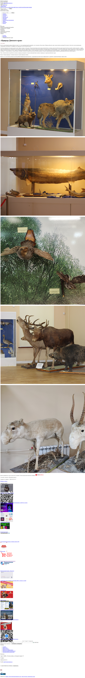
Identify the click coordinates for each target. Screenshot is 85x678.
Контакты (5, 22)
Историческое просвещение (8, 20)
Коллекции (5, 14)
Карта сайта (5, 647)
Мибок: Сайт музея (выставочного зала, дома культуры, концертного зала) (20, 676)
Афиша (4, 21)
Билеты (4, 23)
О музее (4, 15)
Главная (4, 13)
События (4, 19)
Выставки (5, 18)
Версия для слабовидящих (8, 649)
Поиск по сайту (6, 648)
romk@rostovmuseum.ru (7, 3)
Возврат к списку (3, 481)
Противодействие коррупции (8, 652)
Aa (1, 5)
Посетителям (5, 17)
